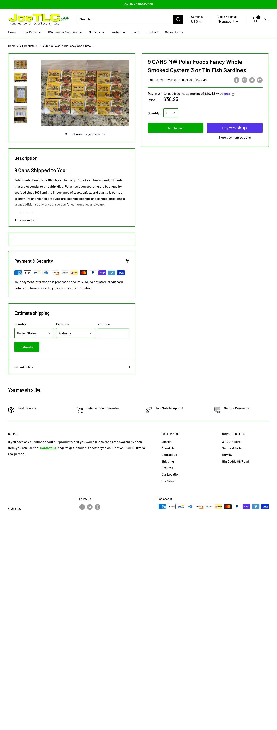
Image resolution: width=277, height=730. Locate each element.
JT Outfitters (231, 441)
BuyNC (227, 454)
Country (20, 324)
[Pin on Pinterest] (244, 80)
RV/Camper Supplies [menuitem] (62, 32)
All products (27, 46)
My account (226, 21)
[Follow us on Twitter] (90, 507)
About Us (167, 448)
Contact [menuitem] (152, 32)
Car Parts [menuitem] (30, 32)
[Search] (178, 19)
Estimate (26, 347)
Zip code (104, 324)
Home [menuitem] (12, 32)
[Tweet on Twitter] (252, 80)
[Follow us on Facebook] (82, 507)
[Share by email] (260, 80)
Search (166, 441)
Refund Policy (23, 367)
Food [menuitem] (136, 32)
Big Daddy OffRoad (235, 461)
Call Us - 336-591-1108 (138, 4)
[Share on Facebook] (236, 80)
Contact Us (169, 454)
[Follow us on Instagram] (97, 507)
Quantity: (154, 113)
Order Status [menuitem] (174, 32)
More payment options (235, 137)
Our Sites (167, 481)
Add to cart (176, 128)
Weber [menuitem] (116, 32)
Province (62, 324)
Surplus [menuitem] (94, 32)
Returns (167, 468)
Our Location (170, 474)
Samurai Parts (232, 448)
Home (12, 46)
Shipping (167, 461)
